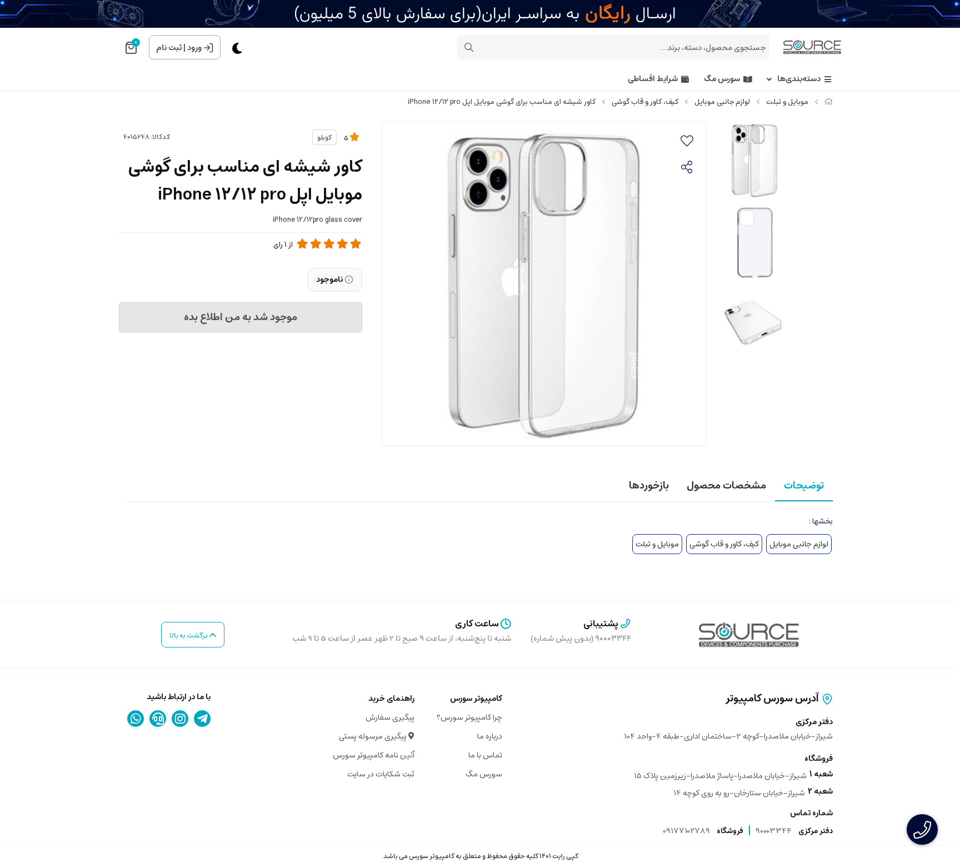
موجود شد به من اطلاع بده (240, 317)
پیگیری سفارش (390, 717)
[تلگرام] (202, 718)
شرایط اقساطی (653, 79)
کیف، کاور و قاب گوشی (645, 102)
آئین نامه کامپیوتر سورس (373, 755)
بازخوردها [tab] (649, 486)
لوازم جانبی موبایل (722, 102)
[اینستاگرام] (180, 718)
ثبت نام (169, 47)
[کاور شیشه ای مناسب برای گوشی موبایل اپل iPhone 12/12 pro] (749, 634)
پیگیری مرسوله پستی (373, 736)
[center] (469, 47)
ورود (194, 47)
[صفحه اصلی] (828, 102)
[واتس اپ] (135, 718)
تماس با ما (485, 755)
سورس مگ (722, 79)
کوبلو (324, 137)
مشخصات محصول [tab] (726, 486)
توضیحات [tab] (804, 486)
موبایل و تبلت (787, 102)
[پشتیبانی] (158, 718)
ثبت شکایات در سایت (380, 774)
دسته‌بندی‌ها (799, 79)
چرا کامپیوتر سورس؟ (469, 717)
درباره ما (489, 736)
